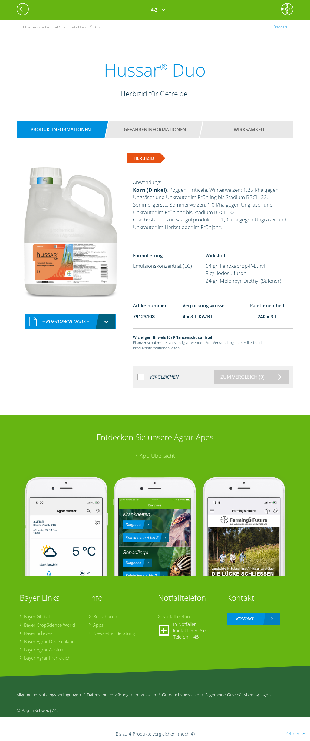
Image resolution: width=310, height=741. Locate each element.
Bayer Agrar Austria (43, 649)
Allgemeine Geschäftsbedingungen (238, 695)
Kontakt (245, 618)
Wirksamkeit (249, 129)
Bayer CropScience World (49, 625)
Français (280, 26)
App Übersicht (157, 455)
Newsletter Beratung (114, 633)
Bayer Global (37, 616)
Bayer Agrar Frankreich (47, 658)
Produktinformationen (61, 129)
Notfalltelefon (176, 616)
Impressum (145, 695)
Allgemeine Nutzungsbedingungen (49, 695)
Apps (98, 625)
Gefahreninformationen (155, 129)
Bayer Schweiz (38, 633)
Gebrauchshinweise (180, 695)
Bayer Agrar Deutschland (49, 641)
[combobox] (70, 322)
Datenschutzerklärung (107, 695)
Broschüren (105, 616)
